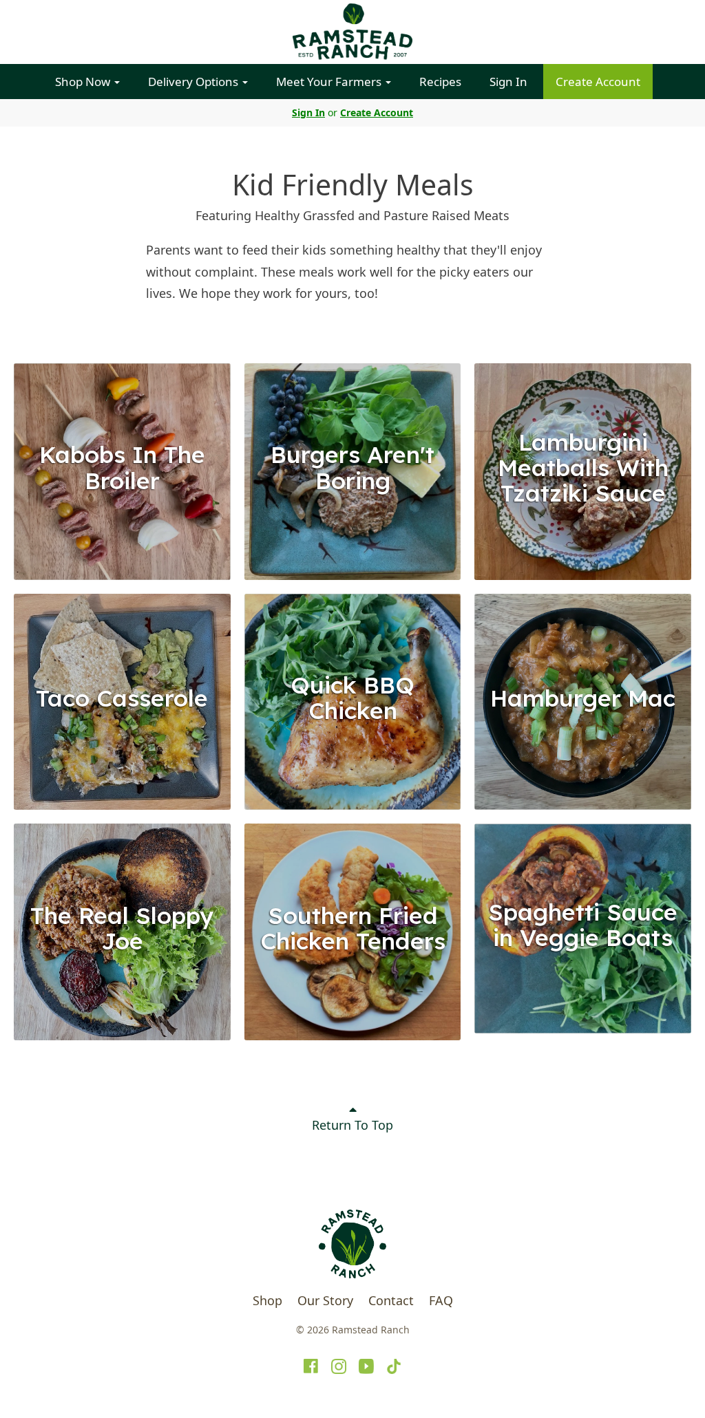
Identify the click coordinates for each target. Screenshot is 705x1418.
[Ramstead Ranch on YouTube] (366, 1366)
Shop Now (84, 81)
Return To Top (352, 1125)
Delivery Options (194, 81)
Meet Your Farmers (330, 81)
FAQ (441, 1300)
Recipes (440, 81)
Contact (391, 1300)
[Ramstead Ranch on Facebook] (311, 1366)
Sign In (508, 81)
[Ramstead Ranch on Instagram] (338, 1366)
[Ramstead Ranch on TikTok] (393, 1366)
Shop (267, 1300)
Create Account (598, 81)
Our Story (325, 1300)
